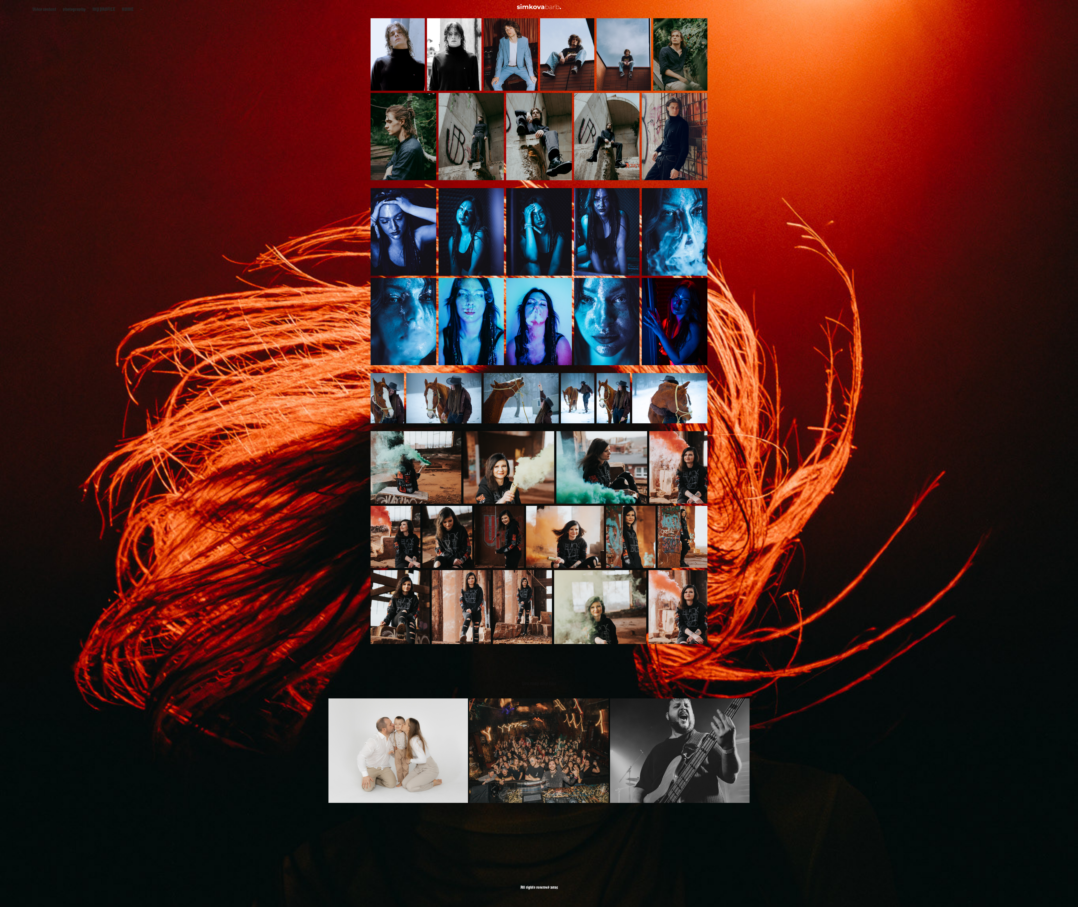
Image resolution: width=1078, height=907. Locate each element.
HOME (127, 9)
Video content (44, 9)
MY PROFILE (103, 9)
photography (74, 9)
